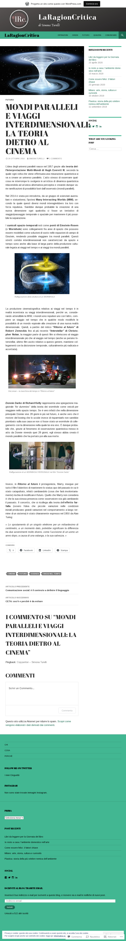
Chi (6, 745)
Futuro (85, 35)
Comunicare (111, 35)
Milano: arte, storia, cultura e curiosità (23, 853)
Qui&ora (97, 35)
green (75, 35)
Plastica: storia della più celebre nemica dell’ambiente (31, 859)
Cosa (7, 750)
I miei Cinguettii (12, 775)
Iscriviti (10, 907)
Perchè (8, 756)
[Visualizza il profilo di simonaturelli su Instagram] (97, 126)
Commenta (67, 710)
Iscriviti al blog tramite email (24, 888)
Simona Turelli (36, 159)
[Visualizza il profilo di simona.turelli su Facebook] (90, 126)
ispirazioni (63, 35)
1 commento (55, 159)
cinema (11, 574)
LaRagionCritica (22, 35)
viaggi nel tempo (51, 574)
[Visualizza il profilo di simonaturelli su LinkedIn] (100, 126)
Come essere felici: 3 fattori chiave (21, 848)
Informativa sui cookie (63, 936)
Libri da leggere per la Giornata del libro (24, 836)
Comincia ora (92, 4)
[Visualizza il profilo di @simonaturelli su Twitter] (93, 126)
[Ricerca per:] (105, 149)
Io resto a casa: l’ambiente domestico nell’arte (27, 842)
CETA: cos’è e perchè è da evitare (24, 600)
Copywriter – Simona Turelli (32, 662)
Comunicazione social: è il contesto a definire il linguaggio (37, 589)
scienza (35, 574)
